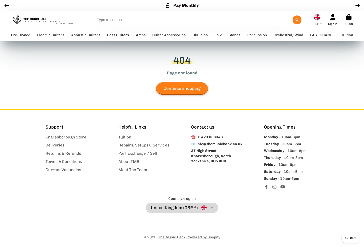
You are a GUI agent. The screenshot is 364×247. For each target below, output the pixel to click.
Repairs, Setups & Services (143, 145)
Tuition (124, 137)
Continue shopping (182, 88)
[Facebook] (266, 187)
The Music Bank (172, 237)
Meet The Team (132, 169)
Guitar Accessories (169, 35)
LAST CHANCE (322, 35)
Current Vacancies (63, 169)
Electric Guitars (50, 35)
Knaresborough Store (66, 137)
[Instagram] (274, 187)
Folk (218, 35)
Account (332, 20)
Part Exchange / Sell (137, 153)
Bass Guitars (118, 35)
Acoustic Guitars (85, 35)
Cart (349, 20)
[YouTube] (282, 187)
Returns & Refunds (63, 153)
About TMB (128, 161)
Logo (42, 20)
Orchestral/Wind (288, 35)
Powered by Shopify (203, 237)
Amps (141, 35)
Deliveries (55, 145)
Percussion (257, 35)
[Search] (297, 20)
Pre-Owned (20, 35)
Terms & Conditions (64, 161)
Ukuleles (200, 35)
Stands (234, 35)
